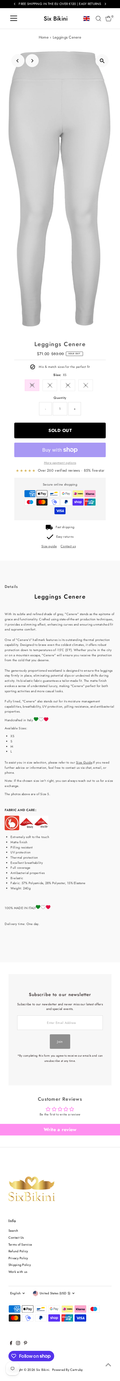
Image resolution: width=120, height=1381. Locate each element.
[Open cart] (108, 18)
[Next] (32, 60)
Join (60, 1041)
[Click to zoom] (102, 60)
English (15, 1293)
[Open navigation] (13, 18)
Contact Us (16, 1237)
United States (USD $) (55, 1293)
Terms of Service (20, 1244)
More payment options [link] (60, 462)
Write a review (60, 1129)
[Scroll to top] (108, 1365)
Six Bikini (56, 18)
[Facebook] (11, 1344)
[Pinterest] (25, 1344)
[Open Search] (98, 18)
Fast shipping (65, 527)
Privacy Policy (18, 1258)
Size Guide (84, 762)
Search (13, 1230)
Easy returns (64, 536)
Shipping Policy (19, 1264)
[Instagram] (18, 1344)
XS (32, 385)
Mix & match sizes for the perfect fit (64, 366)
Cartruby (76, 1369)
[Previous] (17, 60)
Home (44, 37)
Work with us (17, 1271)
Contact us (68, 546)
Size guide (49, 546)
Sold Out (60, 430)
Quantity (60, 397)
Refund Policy (18, 1251)
